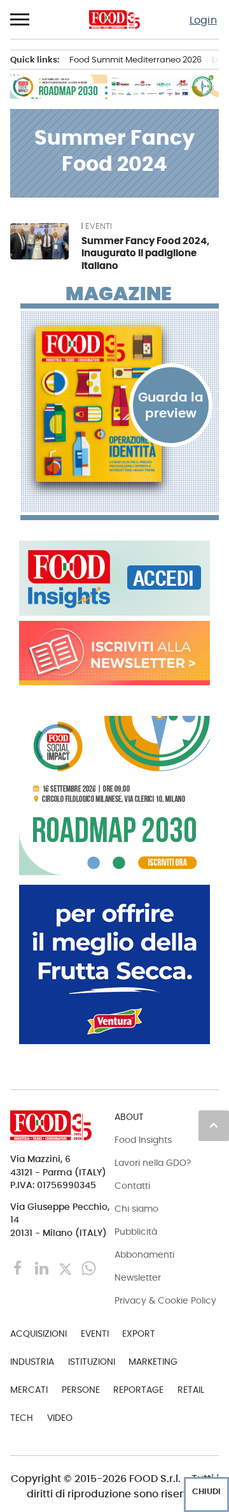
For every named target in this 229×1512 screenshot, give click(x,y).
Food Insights (143, 1139)
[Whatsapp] (89, 1267)
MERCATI (29, 1389)
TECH (21, 1417)
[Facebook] (19, 1267)
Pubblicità (135, 1231)
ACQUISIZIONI (38, 1333)
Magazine (119, 293)
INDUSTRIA (32, 1361)
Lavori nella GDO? (152, 1162)
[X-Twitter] (66, 1267)
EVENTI (98, 226)
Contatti (132, 1185)
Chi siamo (136, 1208)
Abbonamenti (144, 1254)
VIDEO (60, 1417)
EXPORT (138, 1333)
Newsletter (137, 1277)
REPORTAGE (138, 1389)
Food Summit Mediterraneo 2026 (135, 59)
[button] (20, 20)
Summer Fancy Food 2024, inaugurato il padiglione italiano (145, 253)
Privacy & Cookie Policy (165, 1300)
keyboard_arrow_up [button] (213, 1125)
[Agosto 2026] (120, 404)
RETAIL (190, 1389)
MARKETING (152, 1361)
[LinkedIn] (43, 1267)
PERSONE (81, 1389)
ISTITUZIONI (91, 1361)
